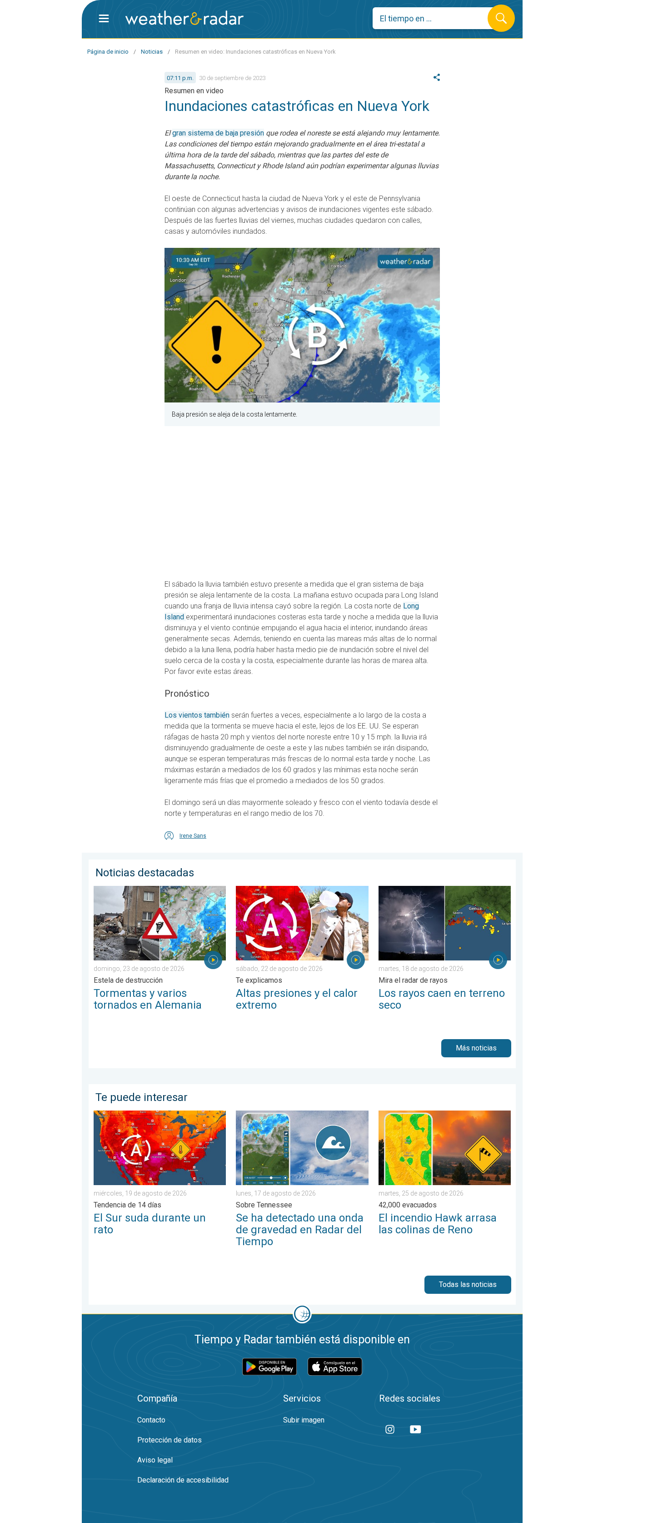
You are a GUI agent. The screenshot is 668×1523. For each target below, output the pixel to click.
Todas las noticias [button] (468, 1284)
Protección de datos (169, 1440)
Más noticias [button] (476, 1048)
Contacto (151, 1420)
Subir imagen (303, 1420)
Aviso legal (155, 1460)
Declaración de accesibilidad (183, 1480)
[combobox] (437, 18)
